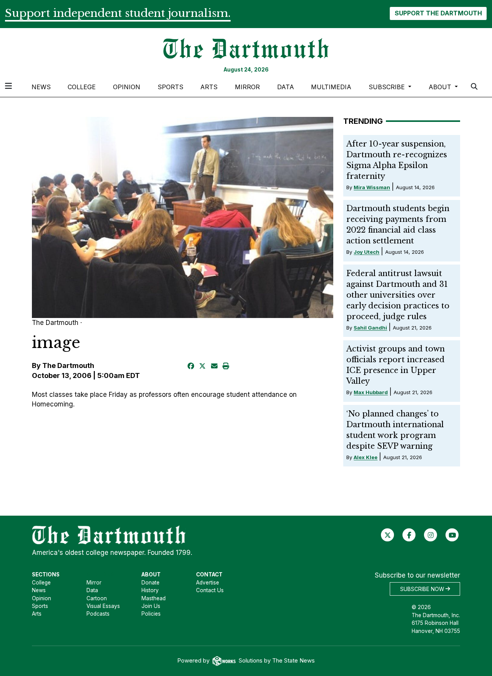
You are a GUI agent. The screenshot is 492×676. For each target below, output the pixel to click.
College (82, 87)
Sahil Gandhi (370, 328)
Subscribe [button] (388, 87)
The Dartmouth (68, 365)
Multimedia (331, 87)
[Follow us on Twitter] (387, 535)
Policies (151, 614)
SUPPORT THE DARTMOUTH (438, 13)
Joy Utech (366, 252)
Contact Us (210, 590)
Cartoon (96, 598)
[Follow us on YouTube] (452, 535)
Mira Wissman (372, 187)
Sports (170, 87)
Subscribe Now (422, 589)
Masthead (153, 598)
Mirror (247, 87)
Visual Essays (103, 606)
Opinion (126, 87)
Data (285, 87)
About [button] (441, 87)
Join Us (150, 606)
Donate (150, 582)
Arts (209, 87)
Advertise (207, 582)
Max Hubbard (371, 392)
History (150, 590)
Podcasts (98, 614)
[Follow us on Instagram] (430, 535)
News (41, 87)
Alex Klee (365, 457)
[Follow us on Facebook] (409, 535)
